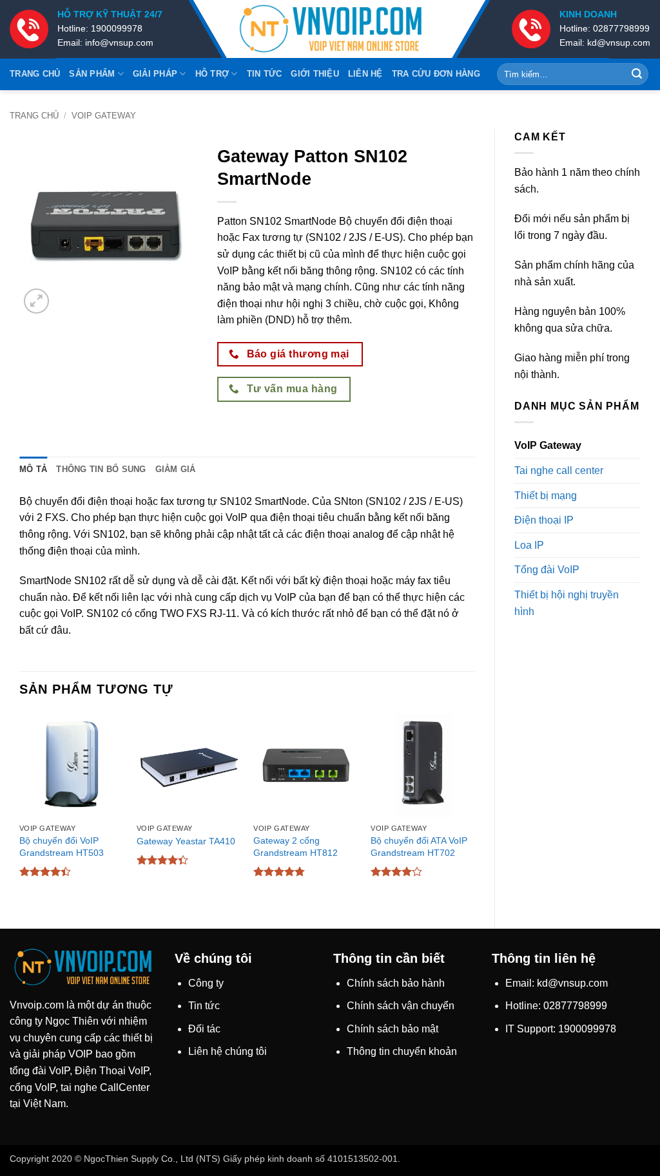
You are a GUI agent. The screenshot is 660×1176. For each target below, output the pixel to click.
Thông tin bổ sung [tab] (101, 469)
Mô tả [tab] (33, 469)
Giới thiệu (315, 74)
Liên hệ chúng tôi (227, 1051)
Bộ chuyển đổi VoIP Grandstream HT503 (61, 846)
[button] (36, 301)
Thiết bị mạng (545, 495)
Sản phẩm (92, 74)
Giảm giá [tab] (175, 469)
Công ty (206, 983)
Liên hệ (365, 74)
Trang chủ (35, 74)
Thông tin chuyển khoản (402, 1051)
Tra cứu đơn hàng (436, 74)
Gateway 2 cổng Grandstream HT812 (295, 846)
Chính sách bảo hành (396, 983)
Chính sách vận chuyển (400, 1005)
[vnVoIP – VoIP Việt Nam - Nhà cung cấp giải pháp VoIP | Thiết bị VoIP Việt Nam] (330, 29)
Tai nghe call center (558, 470)
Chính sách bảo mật (392, 1028)
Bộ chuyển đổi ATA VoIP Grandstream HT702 (419, 846)
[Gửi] (637, 74)
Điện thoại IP (544, 520)
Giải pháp (155, 74)
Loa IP (529, 545)
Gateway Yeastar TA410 (186, 841)
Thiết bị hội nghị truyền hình (566, 603)
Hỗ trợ (212, 74)
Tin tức (264, 74)
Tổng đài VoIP (546, 569)
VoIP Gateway (104, 115)
